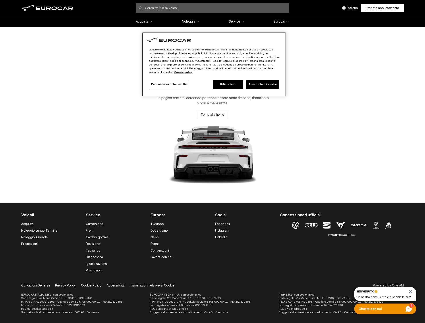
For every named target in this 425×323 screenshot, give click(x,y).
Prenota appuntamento (382, 8)
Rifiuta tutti (228, 84)
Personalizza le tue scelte (169, 84)
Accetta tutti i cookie (263, 84)
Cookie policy (183, 72)
